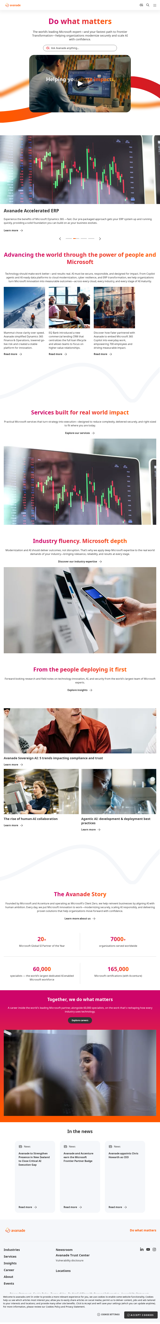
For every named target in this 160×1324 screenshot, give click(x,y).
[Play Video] (80, 83)
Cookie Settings (110, 1314)
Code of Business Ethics (74, 1281)
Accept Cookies (142, 1314)
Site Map (95, 1281)
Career (9, 1253)
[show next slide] (100, 221)
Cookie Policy (41, 1276)
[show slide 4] (91, 221)
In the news (80, 1114)
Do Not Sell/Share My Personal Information (93, 1276)
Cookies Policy (53, 1306)
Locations (63, 1253)
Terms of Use (58, 1276)
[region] (80, 1307)
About (8, 1259)
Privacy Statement (20, 1276)
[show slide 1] (69, 221)
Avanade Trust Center (73, 1238)
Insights (10, 1246)
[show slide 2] (76, 221)
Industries (12, 1232)
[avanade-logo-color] (13, 5)
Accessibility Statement (134, 1276)
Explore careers (80, 1003)
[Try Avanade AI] (141, 5)
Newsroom (64, 1232)
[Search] (148, 5)
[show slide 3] (84, 221)
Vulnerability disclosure (69, 1243)
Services (10, 1239)
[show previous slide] (60, 221)
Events (9, 1266)
